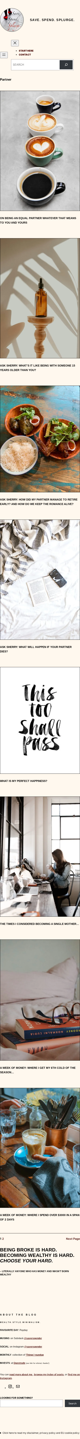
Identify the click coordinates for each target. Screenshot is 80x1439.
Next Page (73, 1238)
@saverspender (33, 1338)
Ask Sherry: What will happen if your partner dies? (36, 649)
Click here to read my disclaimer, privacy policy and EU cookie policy (41, 1432)
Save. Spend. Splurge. (52, 20)
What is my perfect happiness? (23, 781)
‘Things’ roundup (35, 1355)
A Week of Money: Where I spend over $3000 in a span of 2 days (39, 1217)
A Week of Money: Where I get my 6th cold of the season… (38, 1070)
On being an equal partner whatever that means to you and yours (38, 220)
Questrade (19, 1363)
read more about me (21, 1374)
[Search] (66, 64)
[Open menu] (4, 55)
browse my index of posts (49, 1374)
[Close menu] (15, 43)
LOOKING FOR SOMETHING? (16, 1397)
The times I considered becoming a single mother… (39, 923)
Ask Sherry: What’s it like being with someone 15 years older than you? (37, 368)
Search (73, 1403)
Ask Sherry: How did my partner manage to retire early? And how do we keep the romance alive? (38, 502)
